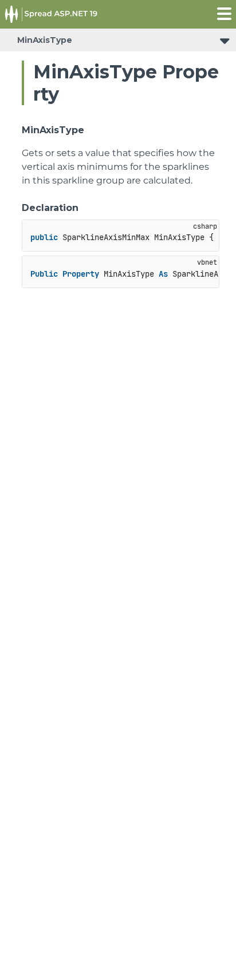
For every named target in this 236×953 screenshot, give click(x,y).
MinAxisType (44, 40)
